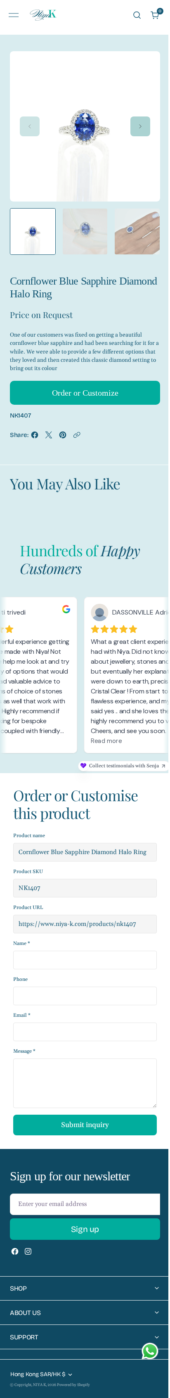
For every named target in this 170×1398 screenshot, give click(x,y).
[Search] (137, 15)
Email (22, 1015)
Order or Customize (85, 392)
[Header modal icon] (14, 15)
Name (21, 943)
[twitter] (49, 437)
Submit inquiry (85, 1125)
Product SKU (28, 872)
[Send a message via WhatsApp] (150, 1351)
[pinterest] (63, 437)
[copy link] (77, 437)
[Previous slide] (30, 126)
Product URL (28, 907)
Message (24, 1051)
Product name (29, 836)
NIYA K (39, 1384)
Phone (20, 979)
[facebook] (35, 437)
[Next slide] (140, 126)
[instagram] (28, 1251)
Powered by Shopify (73, 1384)
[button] (13, 15)
